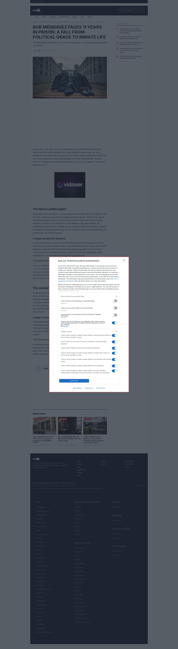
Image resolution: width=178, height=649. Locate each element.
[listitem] (89, 296)
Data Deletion (77, 388)
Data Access (89, 388)
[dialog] (89, 324)
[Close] (125, 261)
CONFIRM (74, 381)
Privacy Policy (100, 388)
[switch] (114, 300)
